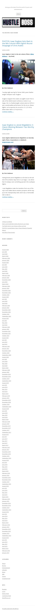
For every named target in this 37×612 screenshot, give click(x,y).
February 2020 (6, 370)
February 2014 (6, 525)
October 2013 (5, 533)
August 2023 (5, 297)
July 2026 (4, 252)
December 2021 (6, 331)
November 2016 (6, 454)
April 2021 (4, 344)
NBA (3, 574)
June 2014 (4, 516)
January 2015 (5, 501)
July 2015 (4, 488)
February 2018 (6, 421)
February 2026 (6, 258)
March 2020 (5, 368)
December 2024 (6, 280)
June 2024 (4, 282)
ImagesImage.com (7, 142)
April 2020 (4, 366)
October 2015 (5, 482)
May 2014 (4, 518)
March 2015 (5, 497)
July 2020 (4, 359)
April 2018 (4, 417)
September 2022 (6, 316)
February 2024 (6, 286)
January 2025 (5, 277)
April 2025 (4, 271)
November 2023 (6, 292)
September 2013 (6, 535)
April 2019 (4, 391)
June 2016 (4, 464)
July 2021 (4, 340)
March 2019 (5, 394)
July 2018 (4, 411)
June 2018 (4, 413)
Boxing (4, 565)
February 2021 (6, 346)
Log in (3, 591)
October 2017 (5, 430)
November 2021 (6, 333)
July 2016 (4, 462)
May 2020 (4, 363)
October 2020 (5, 353)
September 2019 (6, 381)
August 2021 (5, 338)
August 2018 (5, 409)
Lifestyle (4, 570)
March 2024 (5, 284)
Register (4, 589)
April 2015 (4, 495)
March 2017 (5, 445)
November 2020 (6, 351)
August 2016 (5, 460)
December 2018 (6, 400)
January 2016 (5, 475)
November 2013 (6, 531)
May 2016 (4, 467)
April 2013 (4, 546)
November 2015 (6, 479)
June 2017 (4, 439)
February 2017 (6, 447)
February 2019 (6, 396)
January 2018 (5, 424)
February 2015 (6, 499)
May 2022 (4, 323)
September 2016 (6, 458)
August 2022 (5, 318)
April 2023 (4, 303)
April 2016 (4, 469)
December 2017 (6, 426)
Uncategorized (6, 578)
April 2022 (4, 325)
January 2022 (5, 329)
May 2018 (4, 415)
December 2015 (6, 477)
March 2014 (5, 522)
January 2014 (5, 527)
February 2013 (6, 550)
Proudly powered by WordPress (10, 608)
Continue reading (8, 112)
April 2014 (4, 520)
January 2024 (5, 288)
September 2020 (6, 355)
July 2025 (4, 265)
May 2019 (4, 389)
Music (3, 572)
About (3, 563)
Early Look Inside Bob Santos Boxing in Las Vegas (15, 224)
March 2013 (5, 548)
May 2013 (4, 544)
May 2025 (4, 269)
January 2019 (5, 398)
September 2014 (6, 510)
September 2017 (6, 432)
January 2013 (5, 553)
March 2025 (5, 273)
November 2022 (6, 312)
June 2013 (4, 542)
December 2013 (6, 529)
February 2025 (6, 275)
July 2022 (4, 320)
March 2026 (5, 256)
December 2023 (6, 290)
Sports (4, 576)
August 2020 (5, 357)
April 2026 (4, 254)
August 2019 (5, 383)
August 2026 (5, 249)
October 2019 (5, 378)
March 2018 (5, 419)
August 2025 (5, 262)
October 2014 (5, 507)
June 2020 (4, 361)
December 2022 (6, 310)
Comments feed (6, 596)
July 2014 (4, 514)
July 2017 (4, 437)
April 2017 (4, 443)
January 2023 (5, 308)
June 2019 (4, 387)
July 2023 (4, 299)
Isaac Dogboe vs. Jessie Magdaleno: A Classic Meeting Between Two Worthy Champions (18, 127)
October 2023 (5, 295)
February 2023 (6, 305)
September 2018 (6, 406)
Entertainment (6, 568)
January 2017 (5, 449)
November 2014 (6, 505)
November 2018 (6, 402)
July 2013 (4, 540)
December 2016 (6, 452)
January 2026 (5, 260)
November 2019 (6, 376)
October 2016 (5, 456)
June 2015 (4, 490)
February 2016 (6, 473)
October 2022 (5, 314)
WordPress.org (6, 598)
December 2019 (6, 374)
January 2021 (5, 348)
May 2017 (4, 441)
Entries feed (5, 593)
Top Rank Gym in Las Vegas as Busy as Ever (14, 226)
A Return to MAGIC (7, 222)
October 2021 (5, 335)
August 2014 (5, 512)
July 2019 (4, 385)
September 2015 (6, 484)
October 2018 (5, 404)
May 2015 (4, 492)
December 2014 (6, 503)
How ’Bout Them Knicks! (8, 232)
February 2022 (6, 327)
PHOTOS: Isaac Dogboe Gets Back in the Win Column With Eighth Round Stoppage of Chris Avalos (17, 43)
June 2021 (4, 342)
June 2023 (4, 301)
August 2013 (5, 538)
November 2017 (6, 428)
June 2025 (4, 267)
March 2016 (5, 471)
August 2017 (5, 434)
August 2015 (5, 486)
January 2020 (5, 372)
